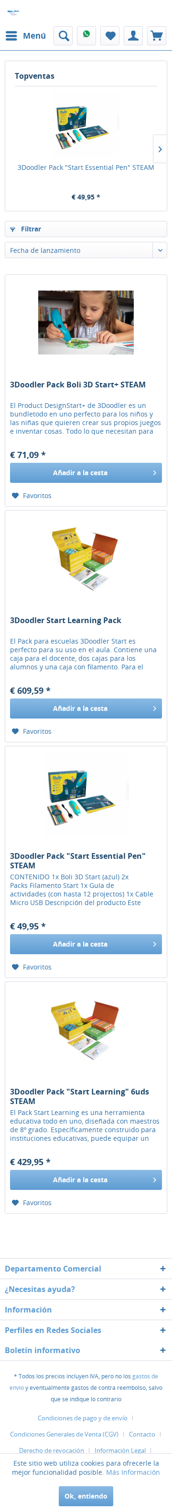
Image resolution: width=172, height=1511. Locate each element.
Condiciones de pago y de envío (83, 1418)
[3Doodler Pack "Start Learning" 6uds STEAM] (86, 1030)
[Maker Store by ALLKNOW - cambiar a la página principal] (13, 13)
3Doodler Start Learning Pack (65, 620)
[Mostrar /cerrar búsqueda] (63, 35)
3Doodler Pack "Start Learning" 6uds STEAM (79, 1096)
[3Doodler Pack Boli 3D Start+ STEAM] (86, 322)
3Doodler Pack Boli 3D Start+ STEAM (78, 385)
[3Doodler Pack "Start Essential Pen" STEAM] (86, 124)
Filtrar (30, 228)
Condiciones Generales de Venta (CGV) (64, 1434)
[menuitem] (25, 35)
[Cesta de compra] (156, 35)
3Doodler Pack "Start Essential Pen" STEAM (86, 167)
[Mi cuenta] (133, 35)
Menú (34, 35)
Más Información (133, 1472)
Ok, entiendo (86, 1496)
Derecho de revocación (51, 1450)
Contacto (142, 1434)
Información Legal (120, 1450)
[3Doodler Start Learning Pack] (86, 558)
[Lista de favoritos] (109, 35)
